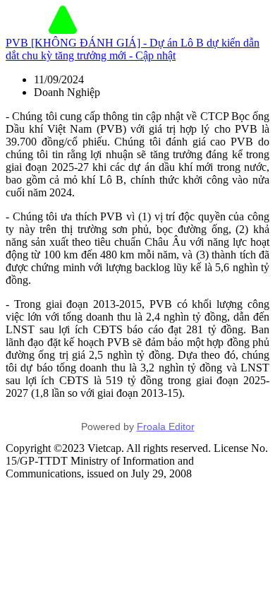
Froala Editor (166, 426)
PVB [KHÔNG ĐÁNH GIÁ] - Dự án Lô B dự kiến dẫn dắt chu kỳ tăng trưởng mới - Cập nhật (132, 49)
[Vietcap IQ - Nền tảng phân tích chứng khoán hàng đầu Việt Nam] (63, 30)
